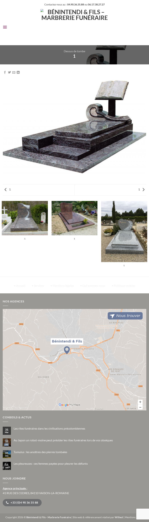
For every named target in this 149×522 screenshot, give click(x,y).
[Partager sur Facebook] (4, 72)
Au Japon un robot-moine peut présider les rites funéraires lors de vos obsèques (63, 440)
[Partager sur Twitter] (9, 72)
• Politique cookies (123, 285)
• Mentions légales (62, 285)
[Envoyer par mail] (13, 72)
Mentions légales (134, 517)
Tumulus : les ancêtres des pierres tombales (40, 452)
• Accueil (19, 285)
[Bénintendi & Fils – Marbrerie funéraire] (75, 27)
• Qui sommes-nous (92, 285)
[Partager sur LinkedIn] (18, 72)
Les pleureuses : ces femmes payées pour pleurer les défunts (51, 463)
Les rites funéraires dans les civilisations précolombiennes (49, 428)
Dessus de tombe (74, 51)
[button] (5, 27)
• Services (38, 285)
